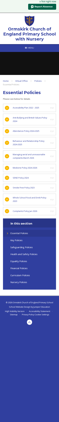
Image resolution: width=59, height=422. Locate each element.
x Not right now (47, 1)
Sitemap (14, 314)
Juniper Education (42, 307)
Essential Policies (11, 84)
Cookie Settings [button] (42, 314)
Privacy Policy (28, 314)
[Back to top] (29, 322)
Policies (38, 80)
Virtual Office (21, 80)
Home (6, 80)
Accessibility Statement (39, 311)
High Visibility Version (15, 311)
